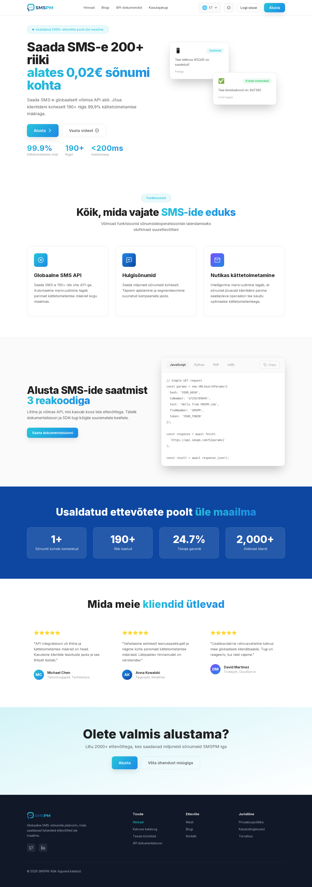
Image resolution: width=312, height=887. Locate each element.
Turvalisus (246, 836)
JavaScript (178, 364)
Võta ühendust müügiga (170, 763)
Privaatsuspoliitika (251, 822)
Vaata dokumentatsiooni (52, 433)
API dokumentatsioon (147, 843)
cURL (231, 364)
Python (199, 364)
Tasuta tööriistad (144, 836)
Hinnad (89, 8)
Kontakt (191, 836)
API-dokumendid (129, 8)
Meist (189, 822)
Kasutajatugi (158, 8)
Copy (272, 364)
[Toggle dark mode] (228, 7)
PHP (216, 364)
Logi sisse (248, 8)
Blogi (105, 8)
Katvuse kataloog (145, 829)
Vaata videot (81, 130)
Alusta (274, 8)
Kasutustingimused (252, 829)
